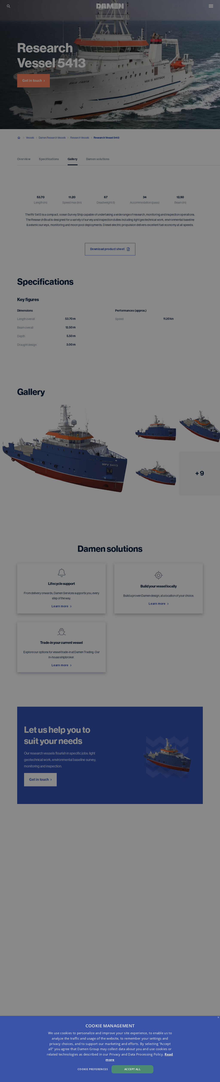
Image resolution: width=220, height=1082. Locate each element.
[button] (75, 1069)
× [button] (218, 1017)
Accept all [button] (132, 1069)
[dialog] (110, 1049)
